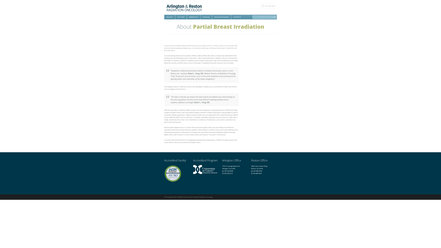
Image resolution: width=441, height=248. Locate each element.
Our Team (181, 17)
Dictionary (206, 17)
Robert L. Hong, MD (202, 102)
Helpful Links (193, 17)
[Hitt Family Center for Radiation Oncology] (221, 8)
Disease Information (222, 17)
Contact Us (237, 17)
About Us (170, 17)
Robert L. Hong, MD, (196, 73)
